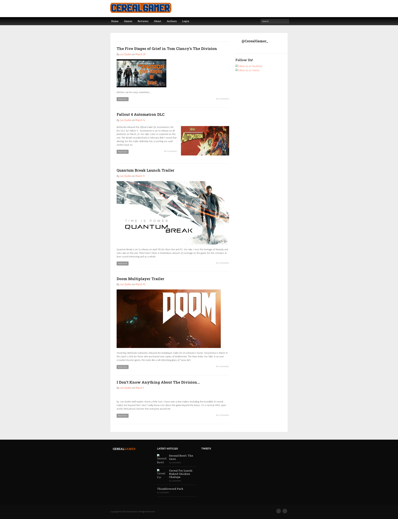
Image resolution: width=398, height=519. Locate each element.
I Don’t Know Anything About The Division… (158, 382)
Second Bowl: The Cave (181, 457)
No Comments (222, 98)
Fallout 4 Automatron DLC (140, 114)
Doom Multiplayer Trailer (140, 278)
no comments (175, 462)
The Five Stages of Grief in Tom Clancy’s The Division (167, 48)
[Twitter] (284, 511)
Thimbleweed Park (170, 488)
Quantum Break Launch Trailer (145, 170)
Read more (122, 99)
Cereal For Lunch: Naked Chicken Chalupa (181, 474)
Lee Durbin (125, 54)
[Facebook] (278, 511)
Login (185, 21)
